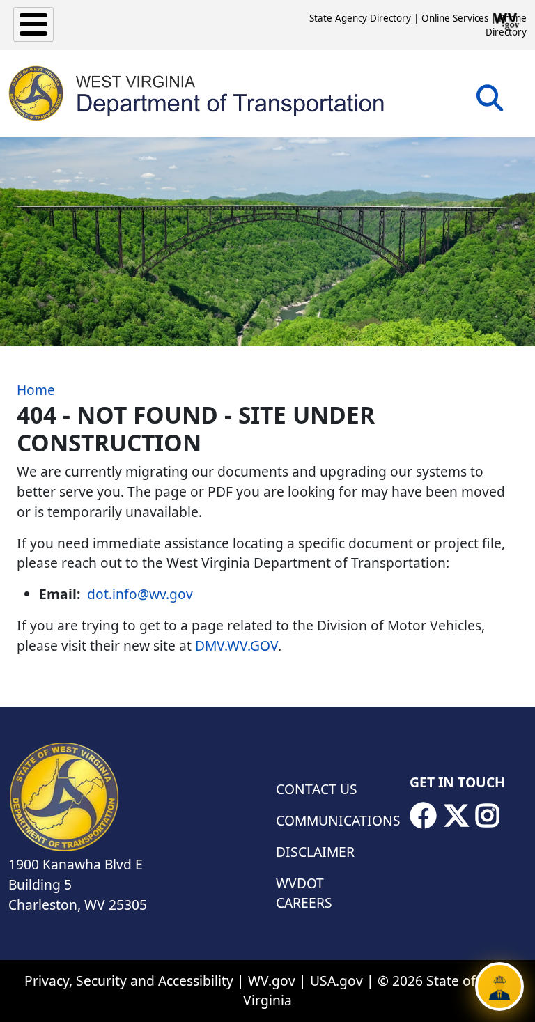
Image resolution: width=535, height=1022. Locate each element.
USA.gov (336, 980)
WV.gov (271, 980)
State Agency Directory (360, 18)
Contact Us (316, 789)
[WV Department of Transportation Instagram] (487, 816)
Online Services (454, 18)
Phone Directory (506, 25)
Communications (334, 820)
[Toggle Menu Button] (33, 24)
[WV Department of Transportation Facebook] (423, 816)
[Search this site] (489, 102)
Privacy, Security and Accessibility (128, 980)
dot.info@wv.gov (140, 593)
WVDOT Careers (304, 893)
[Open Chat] (499, 986)
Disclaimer (315, 851)
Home (36, 389)
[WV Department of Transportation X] (456, 816)
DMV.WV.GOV (236, 645)
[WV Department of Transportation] (197, 93)
